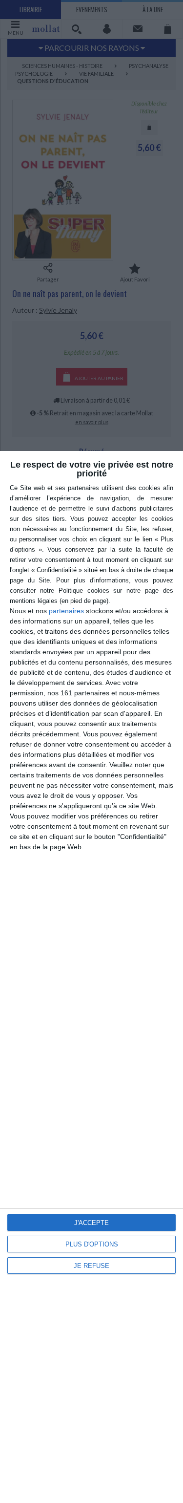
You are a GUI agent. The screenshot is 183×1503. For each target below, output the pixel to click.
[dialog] (91, 977)
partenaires (66, 610)
